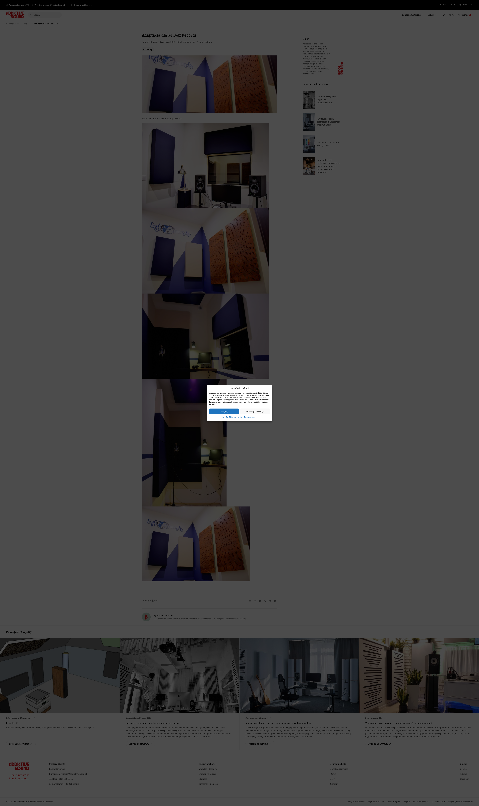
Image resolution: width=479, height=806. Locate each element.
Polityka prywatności (247, 417)
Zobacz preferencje (255, 411)
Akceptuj (224, 411)
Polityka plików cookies (230, 417)
